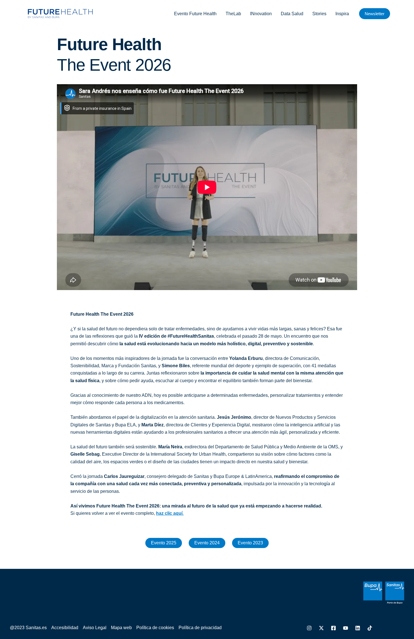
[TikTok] (369, 628)
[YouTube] (345, 628)
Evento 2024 (207, 542)
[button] (374, 13)
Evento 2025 (163, 542)
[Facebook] (333, 628)
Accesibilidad (64, 627)
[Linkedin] (357, 628)
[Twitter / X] (321, 628)
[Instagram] (309, 628)
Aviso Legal (94, 627)
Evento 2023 (250, 542)
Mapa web (121, 627)
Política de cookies (155, 627)
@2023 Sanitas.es (28, 627)
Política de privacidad (200, 627)
